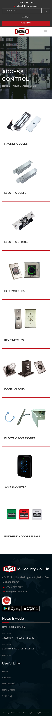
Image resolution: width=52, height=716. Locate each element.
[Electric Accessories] (26, 411)
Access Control (30, 86)
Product (15, 86)
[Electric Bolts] (26, 166)
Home (5, 86)
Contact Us (26, 23)
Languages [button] (26, 17)
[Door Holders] (26, 362)
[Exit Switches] (26, 264)
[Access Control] (26, 460)
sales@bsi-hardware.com (27, 6)
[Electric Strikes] (26, 215)
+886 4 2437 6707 (26, 3)
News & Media (8, 690)
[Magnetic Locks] (26, 117)
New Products (8, 684)
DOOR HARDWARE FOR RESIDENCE (18, 649)
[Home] (22, 31)
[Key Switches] (26, 313)
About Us (6, 678)
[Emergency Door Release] (26, 509)
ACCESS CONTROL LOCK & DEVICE (18, 638)
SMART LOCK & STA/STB (13, 627)
